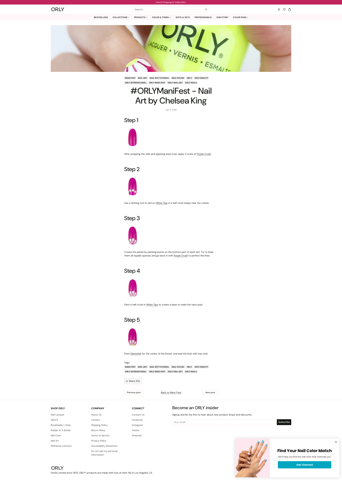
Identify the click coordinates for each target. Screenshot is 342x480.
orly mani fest (157, 82)
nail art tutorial (159, 78)
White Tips (162, 203)
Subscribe (284, 422)
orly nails (191, 82)
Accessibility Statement (104, 446)
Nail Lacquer (57, 414)
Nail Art (55, 440)
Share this (134, 381)
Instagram (137, 425)
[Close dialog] (336, 442)
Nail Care (56, 435)
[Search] (206, 9)
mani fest (130, 78)
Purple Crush (204, 154)
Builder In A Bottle (61, 430)
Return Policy (98, 430)
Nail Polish (178, 78)
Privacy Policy (98, 440)
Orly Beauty (201, 78)
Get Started (304, 465)
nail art (142, 78)
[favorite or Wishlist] (284, 9)
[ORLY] (58, 9)
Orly (189, 78)
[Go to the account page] (279, 9)
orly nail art (175, 82)
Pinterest (137, 435)
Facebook (137, 420)
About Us (96, 414)
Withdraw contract (61, 446)
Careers (95, 420)
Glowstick (135, 353)
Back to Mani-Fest (171, 392)
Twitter (136, 430)
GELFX (54, 420)
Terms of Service (100, 435)
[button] (289, 9)
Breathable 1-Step (61, 425)
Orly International (136, 82)
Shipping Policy (99, 425)
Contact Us (138, 414)
